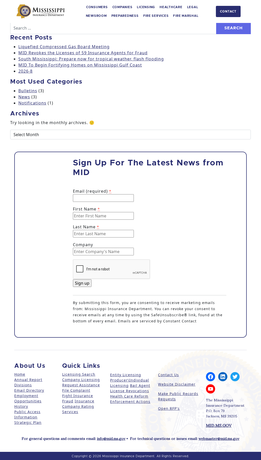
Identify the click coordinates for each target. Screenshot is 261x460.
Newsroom (96, 15)
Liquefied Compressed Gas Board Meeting (64, 46)
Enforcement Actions (130, 401)
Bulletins (27, 91)
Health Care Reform (129, 396)
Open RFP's (169, 408)
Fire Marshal (185, 15)
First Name (86, 209)
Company (83, 244)
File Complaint (76, 390)
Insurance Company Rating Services (78, 406)
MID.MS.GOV (218, 425)
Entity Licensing (125, 374)
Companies (122, 7)
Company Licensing (81, 379)
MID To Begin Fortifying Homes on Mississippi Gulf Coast (80, 65)
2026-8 (25, 71)
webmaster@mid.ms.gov (219, 438)
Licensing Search (78, 374)
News (24, 97)
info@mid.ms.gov (111, 438)
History (21, 406)
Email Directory (29, 390)
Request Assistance (81, 385)
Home (19, 374)
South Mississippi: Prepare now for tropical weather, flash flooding (91, 59)
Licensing (146, 7)
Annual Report (28, 379)
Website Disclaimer (176, 384)
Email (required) (92, 191)
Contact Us (168, 374)
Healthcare (171, 7)
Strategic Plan (28, 422)
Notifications (32, 103)
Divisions (23, 385)
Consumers (97, 7)
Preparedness (125, 15)
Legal (192, 7)
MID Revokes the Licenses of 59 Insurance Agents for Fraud (83, 53)
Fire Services (156, 15)
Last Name (86, 227)
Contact (228, 11)
